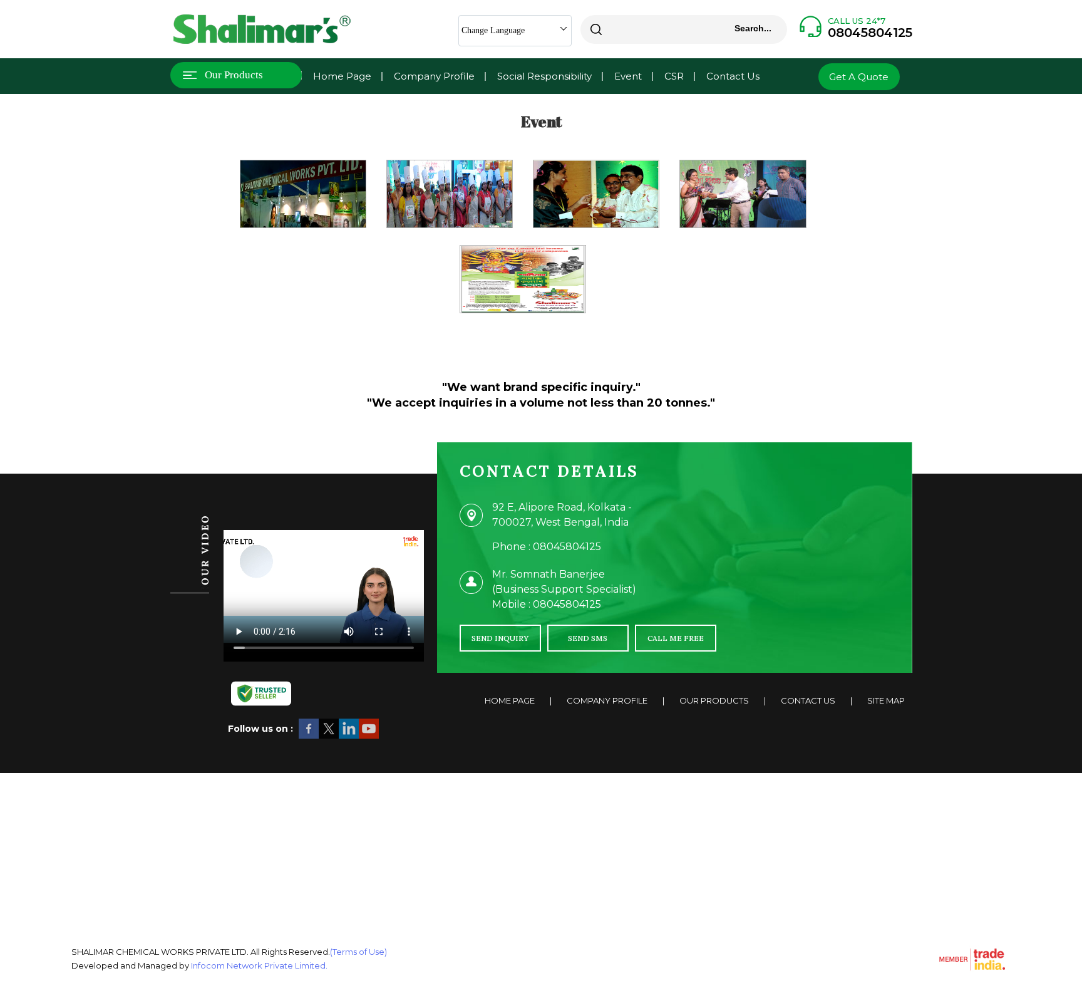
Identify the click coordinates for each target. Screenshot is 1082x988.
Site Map (886, 700)
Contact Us (733, 76)
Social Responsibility (544, 76)
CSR (674, 76)
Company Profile (434, 76)
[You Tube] (369, 736)
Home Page (342, 76)
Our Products (234, 75)
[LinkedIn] (349, 736)
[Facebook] (309, 736)
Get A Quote (859, 77)
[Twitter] (329, 736)
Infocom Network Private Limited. (259, 965)
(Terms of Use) (358, 952)
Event (628, 76)
